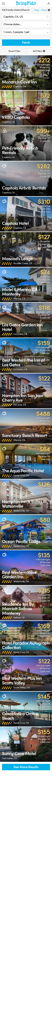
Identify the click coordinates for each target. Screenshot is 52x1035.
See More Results (26, 767)
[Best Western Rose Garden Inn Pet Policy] (26, 567)
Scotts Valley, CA (21, 687)
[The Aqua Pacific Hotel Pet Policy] (26, 461)
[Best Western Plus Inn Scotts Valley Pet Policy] (26, 673)
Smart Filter (14, 51)
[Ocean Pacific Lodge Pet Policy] (26, 532)
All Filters (38, 51)
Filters (45, 10)
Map (36, 10)
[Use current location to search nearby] (47, 16)
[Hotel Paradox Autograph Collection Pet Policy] (26, 638)
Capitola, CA (19, 86)
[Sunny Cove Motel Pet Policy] (26, 744)
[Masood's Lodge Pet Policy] (26, 249)
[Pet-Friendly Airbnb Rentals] (26, 143)
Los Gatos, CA (20, 334)
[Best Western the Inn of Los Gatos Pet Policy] (26, 355)
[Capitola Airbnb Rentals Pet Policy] (26, 178)
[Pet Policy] (4, 59)
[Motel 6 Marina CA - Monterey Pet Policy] (26, 284)
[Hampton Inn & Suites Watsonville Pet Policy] (26, 497)
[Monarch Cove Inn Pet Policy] (26, 72)
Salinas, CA (19, 617)
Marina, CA (19, 298)
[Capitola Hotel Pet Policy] (26, 214)
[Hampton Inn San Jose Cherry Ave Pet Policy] (26, 390)
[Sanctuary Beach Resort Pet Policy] (26, 426)
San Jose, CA (19, 404)
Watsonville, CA (21, 510)
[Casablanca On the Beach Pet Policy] (26, 709)
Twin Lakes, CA (9, 758)
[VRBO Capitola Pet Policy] (26, 108)
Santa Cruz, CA (21, 475)
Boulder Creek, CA (22, 263)
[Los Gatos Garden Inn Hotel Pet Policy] (26, 320)
